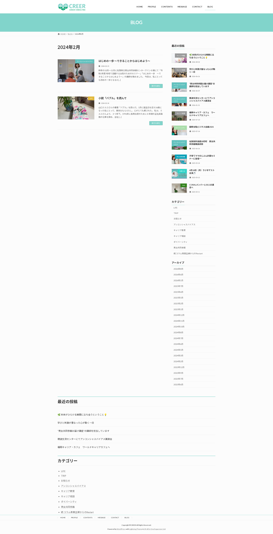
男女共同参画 (180, 247)
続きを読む (156, 86)
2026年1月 (178, 280)
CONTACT (115, 517)
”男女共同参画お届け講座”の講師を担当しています (83, 430)
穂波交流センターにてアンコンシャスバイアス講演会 (85, 439)
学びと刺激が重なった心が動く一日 (76, 422)
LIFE (175, 207)
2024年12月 (179, 315)
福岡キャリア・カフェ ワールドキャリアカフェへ (84, 447)
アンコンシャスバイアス (184, 224)
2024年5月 (178, 349)
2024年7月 (178, 338)
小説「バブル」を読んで (113, 98)
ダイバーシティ (180, 242)
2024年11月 (179, 321)
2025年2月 (178, 303)
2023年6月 (178, 384)
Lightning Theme (135, 529)
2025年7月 (178, 286)
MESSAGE (102, 517)
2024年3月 (178, 355)
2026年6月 (178, 274)
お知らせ (178, 218)
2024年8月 (178, 332)
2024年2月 (178, 361)
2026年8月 (178, 268)
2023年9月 (178, 373)
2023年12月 (179, 367)
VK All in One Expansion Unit (155, 529)
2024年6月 (178, 344)
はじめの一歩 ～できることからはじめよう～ (124, 60)
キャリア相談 (180, 236)
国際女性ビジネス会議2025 (201, 127)
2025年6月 (178, 292)
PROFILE (74, 517)
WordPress (121, 529)
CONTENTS (87, 517)
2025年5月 (178, 297)
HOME (63, 517)
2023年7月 (178, 378)
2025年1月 (178, 309)
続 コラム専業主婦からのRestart (188, 253)
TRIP (176, 213)
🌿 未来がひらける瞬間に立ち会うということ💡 (82, 414)
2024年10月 (179, 326)
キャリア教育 (180, 230)
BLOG (127, 517)
